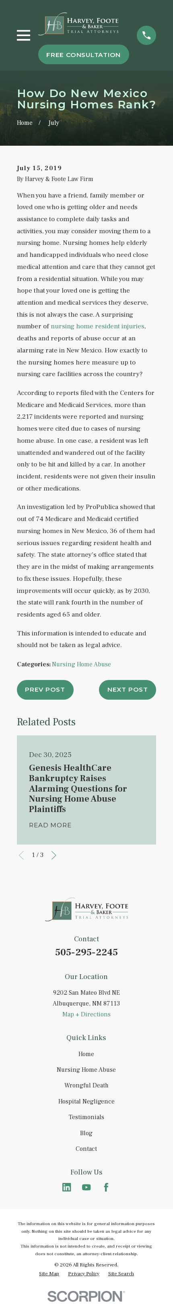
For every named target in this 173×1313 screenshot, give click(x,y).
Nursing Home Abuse (81, 664)
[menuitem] (49, 1273)
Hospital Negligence (86, 1101)
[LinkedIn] (66, 1187)
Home (86, 1054)
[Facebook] (106, 1187)
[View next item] (53, 855)
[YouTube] (86, 1187)
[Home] (78, 23)
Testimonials (86, 1117)
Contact (86, 1149)
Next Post (127, 689)
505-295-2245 (86, 952)
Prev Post (45, 689)
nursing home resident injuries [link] (97, 326)
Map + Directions (86, 1014)
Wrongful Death (86, 1085)
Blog (86, 1133)
